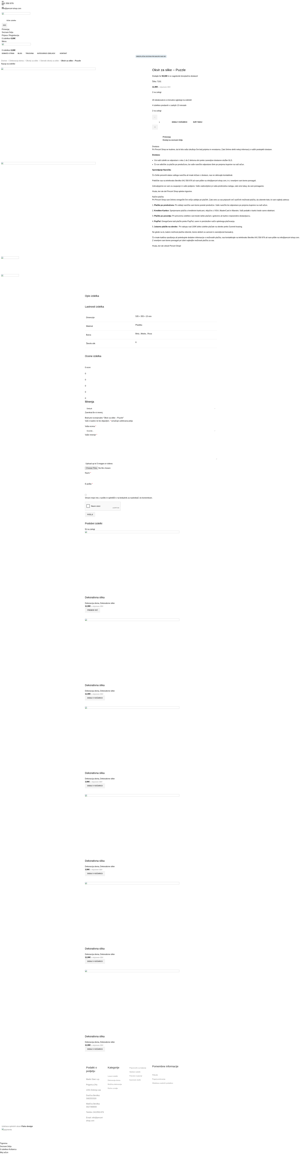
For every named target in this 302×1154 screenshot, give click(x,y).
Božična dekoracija (115, 1084)
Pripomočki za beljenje (137, 1068)
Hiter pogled (94, 1055)
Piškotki (155, 1075)
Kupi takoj (197, 122)
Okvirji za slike (32, 61)
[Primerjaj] (88, 1055)
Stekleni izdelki (134, 1072)
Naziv (88, 473)
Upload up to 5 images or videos (99, 464)
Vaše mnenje (91, 435)
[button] (95, 1049)
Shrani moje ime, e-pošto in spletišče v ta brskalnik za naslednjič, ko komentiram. (118, 498)
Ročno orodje (113, 1088)
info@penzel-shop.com (216, 181)
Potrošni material (135, 1076)
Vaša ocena (90, 426)
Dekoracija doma (16, 61)
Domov (4, 61)
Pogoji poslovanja (158, 1079)
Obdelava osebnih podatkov (162, 1083)
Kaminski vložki (135, 1080)
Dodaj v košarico (179, 122)
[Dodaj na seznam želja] (88, 1032)
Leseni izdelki (113, 1076)
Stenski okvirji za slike (49, 61)
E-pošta (89, 484)
